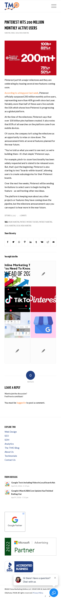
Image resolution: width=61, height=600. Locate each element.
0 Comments (23, 216)
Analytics (9, 443)
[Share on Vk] (42, 242)
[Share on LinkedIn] (30, 242)
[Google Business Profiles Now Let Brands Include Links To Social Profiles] (43, 325)
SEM (7, 439)
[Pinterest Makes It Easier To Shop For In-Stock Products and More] (43, 299)
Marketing (8, 33)
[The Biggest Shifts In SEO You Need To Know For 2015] (43, 350)
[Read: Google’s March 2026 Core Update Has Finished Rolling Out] (7, 492)
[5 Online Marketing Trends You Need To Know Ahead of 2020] (17, 273)
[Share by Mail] (53, 242)
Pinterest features (32, 222)
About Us (9, 451)
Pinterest (23, 222)
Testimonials (11, 455)
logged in (21, 402)
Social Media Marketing (22, 33)
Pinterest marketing (45, 222)
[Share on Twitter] (13, 242)
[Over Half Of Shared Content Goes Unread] (17, 350)
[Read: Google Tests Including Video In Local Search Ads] (7, 484)
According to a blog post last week (21, 93)
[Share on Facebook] (8, 242)
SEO (7, 435)
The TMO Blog (12, 447)
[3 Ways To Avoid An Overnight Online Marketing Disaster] (43, 273)
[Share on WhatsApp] (19, 242)
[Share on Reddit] (48, 242)
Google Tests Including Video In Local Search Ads (33, 482)
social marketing (10, 226)
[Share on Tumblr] (36, 242)
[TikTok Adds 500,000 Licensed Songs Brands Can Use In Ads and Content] (17, 299)
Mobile (13, 33)
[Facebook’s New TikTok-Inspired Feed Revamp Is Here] (17, 325)
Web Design (11, 431)
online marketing (13, 222)
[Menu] (52, 6)
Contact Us (10, 459)
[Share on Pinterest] (25, 242)
